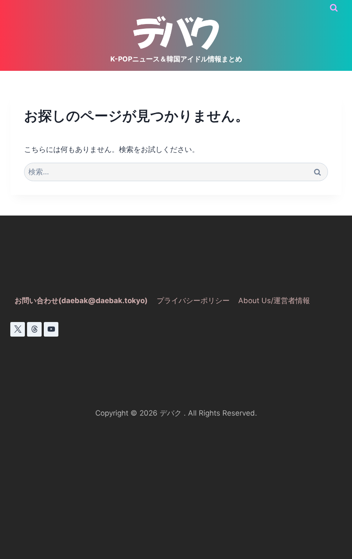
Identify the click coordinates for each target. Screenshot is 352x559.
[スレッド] (34, 329)
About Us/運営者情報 (274, 300)
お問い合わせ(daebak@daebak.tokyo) (81, 300)
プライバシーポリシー (193, 300)
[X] (17, 329)
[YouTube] (51, 329)
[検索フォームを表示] (334, 8)
